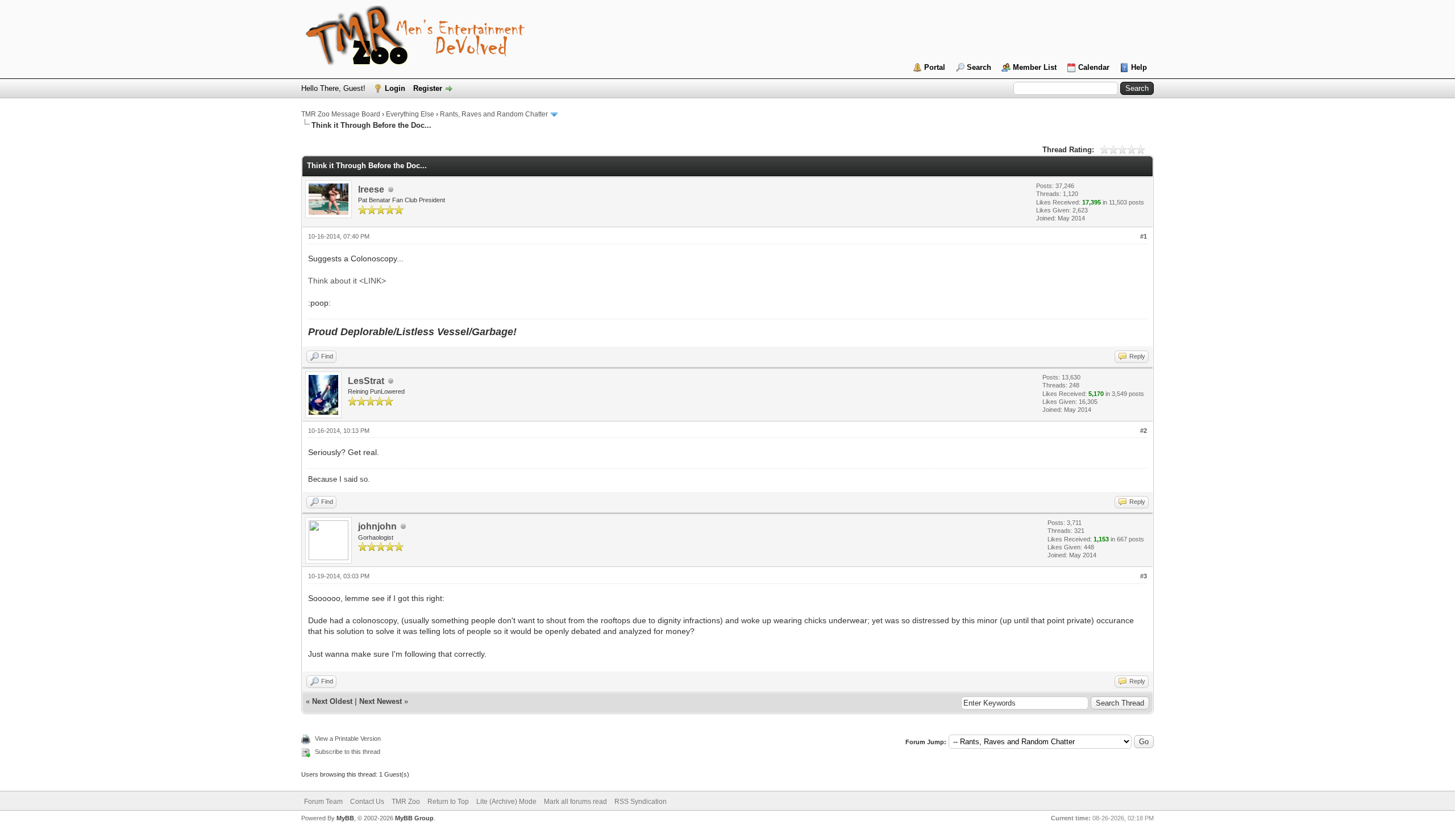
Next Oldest (332, 701)
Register (427, 88)
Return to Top (448, 802)
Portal (934, 67)
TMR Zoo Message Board (340, 114)
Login (395, 88)
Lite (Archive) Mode (506, 802)
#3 (1143, 576)
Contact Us (367, 802)
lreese (371, 189)
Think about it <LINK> (347, 280)
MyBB (345, 818)
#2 (1143, 430)
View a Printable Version (348, 738)
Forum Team (323, 802)
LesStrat (366, 381)
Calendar (1093, 67)
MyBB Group (414, 818)
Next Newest (380, 701)
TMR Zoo (406, 802)
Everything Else (410, 114)
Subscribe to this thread (347, 751)
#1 (1143, 236)
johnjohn (377, 526)
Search (979, 67)
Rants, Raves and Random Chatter (494, 114)
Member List (1035, 67)
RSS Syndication (640, 802)
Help (1139, 67)
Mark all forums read (575, 802)
